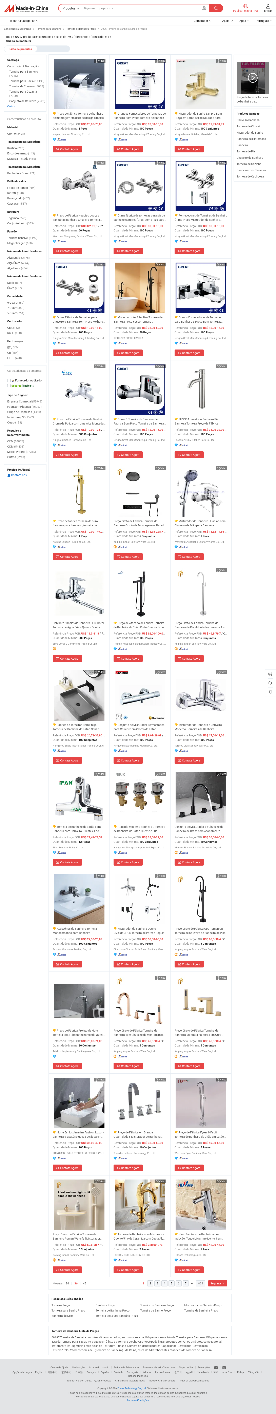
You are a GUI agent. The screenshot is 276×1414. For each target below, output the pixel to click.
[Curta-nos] (216, 1367)
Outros (16, 457)
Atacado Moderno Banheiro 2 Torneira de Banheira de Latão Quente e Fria (139, 829)
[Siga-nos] (224, 1367)
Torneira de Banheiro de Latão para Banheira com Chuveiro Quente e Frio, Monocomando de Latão (77, 829)
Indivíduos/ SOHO (21, 417)
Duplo (14, 283)
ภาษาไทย (227, 1372)
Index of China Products (162, 1380)
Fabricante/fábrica (24, 407)
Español (105, 1372)
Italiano (146, 1372)
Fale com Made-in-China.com (159, 1367)
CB (12, 353)
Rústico (15, 148)
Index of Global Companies (194, 1380)
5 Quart (15, 313)
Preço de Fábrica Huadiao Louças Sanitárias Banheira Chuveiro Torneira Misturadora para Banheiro (76, 217)
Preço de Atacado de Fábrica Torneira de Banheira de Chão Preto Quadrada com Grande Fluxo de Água (140, 625)
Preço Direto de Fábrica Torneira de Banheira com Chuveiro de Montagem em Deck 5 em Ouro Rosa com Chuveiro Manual (139, 1033)
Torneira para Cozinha (23, 94)
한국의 (178, 1372)
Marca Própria (21, 452)
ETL (13, 347)
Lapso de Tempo (21, 188)
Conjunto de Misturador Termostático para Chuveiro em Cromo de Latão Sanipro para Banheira (139, 727)
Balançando (18, 198)
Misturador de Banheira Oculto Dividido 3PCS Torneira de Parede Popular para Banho (139, 931)
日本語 (79, 1372)
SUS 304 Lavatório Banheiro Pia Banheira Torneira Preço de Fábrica (196, 421)
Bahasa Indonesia (138, 1375)
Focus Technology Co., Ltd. (131, 1388)
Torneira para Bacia (26, 81)
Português (132, 1372)
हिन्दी (216, 1372)
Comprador (201, 21)
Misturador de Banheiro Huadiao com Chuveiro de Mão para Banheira (200, 523)
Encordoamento (21, 153)
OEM (15, 441)
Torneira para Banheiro (23, 74)
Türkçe (240, 1372)
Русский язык (162, 1372)
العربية (189, 1372)
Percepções (204, 1367)
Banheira (242, 145)
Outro (11, 106)
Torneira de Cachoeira (250, 176)
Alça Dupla (18, 258)
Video (101, 60)
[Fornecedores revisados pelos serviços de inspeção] (25, 380)
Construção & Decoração (23, 66)
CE (13, 327)
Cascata (17, 203)
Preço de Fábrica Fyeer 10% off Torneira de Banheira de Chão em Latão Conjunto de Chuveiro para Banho (199, 1134)
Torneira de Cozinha (249, 164)
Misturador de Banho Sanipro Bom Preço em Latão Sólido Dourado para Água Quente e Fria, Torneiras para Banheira (198, 116)
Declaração (78, 1367)
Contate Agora (69, 149)
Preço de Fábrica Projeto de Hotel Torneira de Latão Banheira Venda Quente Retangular (79, 1033)
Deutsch (118, 1372)
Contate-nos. (19, 475)
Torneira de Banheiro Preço (157, 1305)
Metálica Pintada (21, 159)
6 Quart (15, 302)
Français (91, 1372)
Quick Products (102, 1380)
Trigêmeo (16, 218)
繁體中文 (66, 1372)
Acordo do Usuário (99, 1367)
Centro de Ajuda (59, 1367)
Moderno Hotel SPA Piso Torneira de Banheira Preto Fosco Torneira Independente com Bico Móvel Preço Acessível (138, 319)
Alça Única (18, 263)
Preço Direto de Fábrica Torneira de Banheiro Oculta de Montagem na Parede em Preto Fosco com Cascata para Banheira (139, 523)
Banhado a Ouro (21, 173)
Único (14, 288)
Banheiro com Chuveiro (251, 170)
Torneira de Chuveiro (249, 126)
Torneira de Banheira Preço (113, 1310)
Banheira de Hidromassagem (255, 139)
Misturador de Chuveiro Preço (202, 1305)
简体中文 (52, 1372)
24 (67, 1283)
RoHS (14, 333)
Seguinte (216, 1283)
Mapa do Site (186, 1367)
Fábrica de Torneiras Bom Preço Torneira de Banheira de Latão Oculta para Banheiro (76, 727)
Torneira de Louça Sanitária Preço (117, 1316)
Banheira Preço (105, 1305)
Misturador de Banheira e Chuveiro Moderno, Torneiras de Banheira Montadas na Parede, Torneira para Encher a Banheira (198, 727)
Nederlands (203, 1372)
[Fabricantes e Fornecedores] (26, 8)
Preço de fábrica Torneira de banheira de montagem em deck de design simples (78, 116)
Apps (242, 21)
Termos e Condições (138, 1400)
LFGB (14, 358)
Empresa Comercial (24, 401)
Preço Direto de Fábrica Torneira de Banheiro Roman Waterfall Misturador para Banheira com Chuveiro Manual (76, 1236)
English (39, 1372)
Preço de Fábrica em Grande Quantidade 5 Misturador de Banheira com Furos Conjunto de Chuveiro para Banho (137, 1134)
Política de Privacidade (126, 1367)
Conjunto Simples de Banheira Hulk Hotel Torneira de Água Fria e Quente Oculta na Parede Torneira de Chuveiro (78, 625)
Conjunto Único (21, 223)
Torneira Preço (61, 1305)
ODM (15, 446)
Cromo (16, 133)
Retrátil (15, 193)
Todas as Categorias (22, 21)
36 (76, 1283)
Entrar (268, 11)
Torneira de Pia (246, 151)
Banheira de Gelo (62, 1316)
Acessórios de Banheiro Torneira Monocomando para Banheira (75, 931)
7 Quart (15, 308)
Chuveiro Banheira (248, 120)
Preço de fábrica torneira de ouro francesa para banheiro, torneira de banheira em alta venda (75, 523)
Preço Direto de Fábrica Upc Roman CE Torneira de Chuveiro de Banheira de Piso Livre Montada (200, 931)
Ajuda (226, 21)
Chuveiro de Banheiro (250, 157)
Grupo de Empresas (24, 412)
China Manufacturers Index (130, 1380)
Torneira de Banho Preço (155, 1310)
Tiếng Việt (253, 1372)
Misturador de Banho (250, 132)
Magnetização (20, 243)
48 (84, 1283)
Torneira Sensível (22, 238)
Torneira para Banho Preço (68, 1310)
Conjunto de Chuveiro (27, 101)
